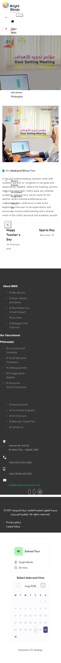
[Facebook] (29, 492)
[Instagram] (40, 492)
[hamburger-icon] (19, 15)
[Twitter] (34, 492)
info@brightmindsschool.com (25, 484)
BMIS (14, 30)
